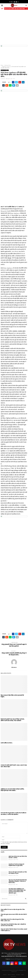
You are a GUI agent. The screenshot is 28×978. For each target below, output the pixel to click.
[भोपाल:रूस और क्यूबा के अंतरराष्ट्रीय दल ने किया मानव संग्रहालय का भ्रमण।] (4, 873)
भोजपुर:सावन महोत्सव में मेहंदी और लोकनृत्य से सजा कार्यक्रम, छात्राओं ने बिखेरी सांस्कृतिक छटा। (14, 929)
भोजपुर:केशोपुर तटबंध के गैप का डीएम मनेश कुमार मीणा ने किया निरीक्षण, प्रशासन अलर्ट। (12, 920)
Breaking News (3, 70)
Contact (22, 974)
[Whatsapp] (24, 963)
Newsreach (21, 970)
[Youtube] (16, 963)
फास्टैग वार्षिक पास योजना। (7, 743)
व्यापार (7, 70)
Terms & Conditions (11, 974)
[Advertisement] (14, 27)
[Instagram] (12, 963)
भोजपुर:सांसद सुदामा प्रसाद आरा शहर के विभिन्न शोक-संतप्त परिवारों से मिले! (14, 915)
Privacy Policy (13, 976)
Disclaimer (18, 974)
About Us (5, 974)
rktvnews (3, 78)
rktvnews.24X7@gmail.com (16, 959)
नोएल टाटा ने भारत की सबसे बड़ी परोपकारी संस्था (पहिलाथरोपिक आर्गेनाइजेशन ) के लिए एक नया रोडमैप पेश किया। (18, 881)
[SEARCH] (25, 898)
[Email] (20, 963)
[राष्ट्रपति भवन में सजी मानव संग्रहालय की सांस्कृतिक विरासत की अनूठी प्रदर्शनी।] (4, 866)
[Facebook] (4, 963)
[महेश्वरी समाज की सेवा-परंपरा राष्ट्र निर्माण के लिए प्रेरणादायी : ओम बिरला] (4, 858)
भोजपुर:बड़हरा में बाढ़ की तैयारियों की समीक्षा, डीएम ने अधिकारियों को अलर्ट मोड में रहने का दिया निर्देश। (13, 924)
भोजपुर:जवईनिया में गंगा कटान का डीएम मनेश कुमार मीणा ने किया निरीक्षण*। (13, 910)
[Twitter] (8, 963)
